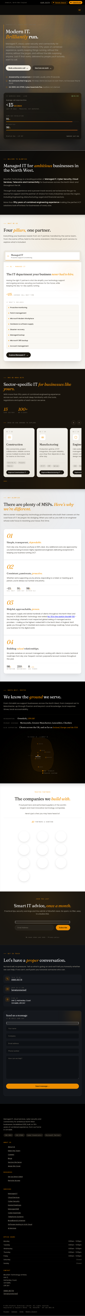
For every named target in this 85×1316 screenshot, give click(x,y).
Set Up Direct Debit (15, 1177)
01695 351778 (45, 3)
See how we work (43, 68)
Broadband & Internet (16, 1221)
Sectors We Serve (15, 1162)
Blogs (10, 1158)
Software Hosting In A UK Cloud (20, 1224)
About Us (11, 1147)
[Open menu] (79, 10)
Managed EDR (13, 1209)
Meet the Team (14, 1151)
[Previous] (73, 422)
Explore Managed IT (18, 355)
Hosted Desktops (14, 1205)
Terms (21, 1312)
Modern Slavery (31, 1312)
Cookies (14, 1312)
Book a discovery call (18, 68)
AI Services (12, 1228)
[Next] (79, 422)
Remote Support (60, 2)
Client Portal (77, 2)
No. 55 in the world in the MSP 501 (61, 616)
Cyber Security (13, 1201)
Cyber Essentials (14, 1213)
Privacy (6, 1312)
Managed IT (12, 1194)
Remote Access (14, 1180)
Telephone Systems (15, 1217)
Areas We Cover (14, 1166)
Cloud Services (13, 1197)
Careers (11, 1154)
